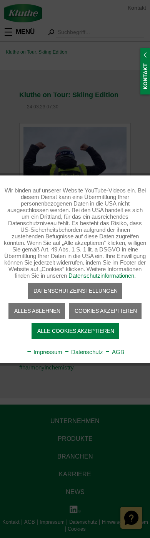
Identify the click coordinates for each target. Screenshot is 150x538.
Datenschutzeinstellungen (75, 291)
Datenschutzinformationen (101, 275)
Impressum (47, 352)
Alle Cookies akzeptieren (75, 331)
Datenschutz (86, 352)
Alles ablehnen (37, 311)
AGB (117, 352)
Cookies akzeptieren (106, 311)
